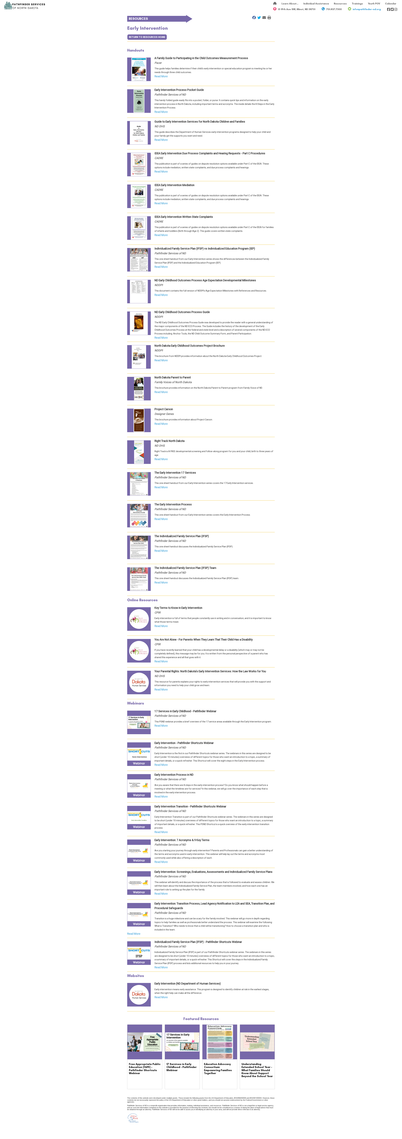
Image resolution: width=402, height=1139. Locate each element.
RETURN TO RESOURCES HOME (147, 37)
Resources (340, 3)
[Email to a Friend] (263, 17)
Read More (161, 76)
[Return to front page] (24, 5)
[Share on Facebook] (253, 17)
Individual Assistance (316, 3)
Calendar (390, 3)
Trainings (357, 3)
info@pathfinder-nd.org (367, 9)
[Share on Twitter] (258, 17)
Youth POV (374, 3)
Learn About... (290, 3)
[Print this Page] (268, 17)
